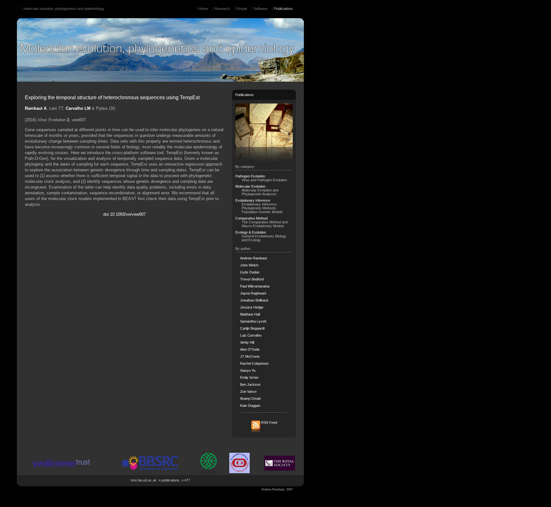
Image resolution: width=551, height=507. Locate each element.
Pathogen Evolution (250, 176)
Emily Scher (249, 377)
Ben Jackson (250, 384)
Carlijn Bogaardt (252, 328)
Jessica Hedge (251, 307)
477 (187, 480)
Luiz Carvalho (250, 335)
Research (222, 9)
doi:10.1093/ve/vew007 (124, 214)
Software (261, 9)
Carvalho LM (78, 108)
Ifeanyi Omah (250, 398)
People (242, 9)
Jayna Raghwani (253, 293)
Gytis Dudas (250, 272)
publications (170, 480)
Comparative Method (251, 218)
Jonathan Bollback (254, 300)
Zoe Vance (248, 391)
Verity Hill (247, 342)
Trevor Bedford (252, 279)
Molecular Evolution (250, 186)
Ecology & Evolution (250, 232)
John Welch (249, 265)
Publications (283, 9)
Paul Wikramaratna (254, 286)
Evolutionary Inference (252, 200)
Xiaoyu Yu (247, 370)
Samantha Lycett (253, 321)
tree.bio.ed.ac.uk (144, 480)
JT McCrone (250, 356)
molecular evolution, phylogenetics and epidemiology (64, 9)
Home (203, 9)
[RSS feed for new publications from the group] (264, 432)
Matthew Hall (250, 314)
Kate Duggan (250, 405)
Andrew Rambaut (253, 258)
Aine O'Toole (250, 349)
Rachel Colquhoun (254, 363)
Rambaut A (36, 108)
